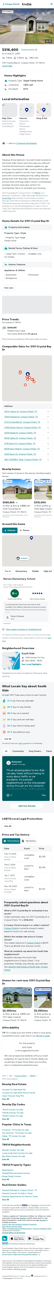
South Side (7, 66)
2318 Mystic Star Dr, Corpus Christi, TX (22, 427)
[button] (52, 4)
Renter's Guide (43, 1036)
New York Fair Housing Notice (12, 1226)
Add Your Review (27, 806)
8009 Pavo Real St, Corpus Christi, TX (22, 449)
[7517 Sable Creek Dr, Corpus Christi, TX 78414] (17, 997)
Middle (35, 571)
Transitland (35, 1205)
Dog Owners (35, 751)
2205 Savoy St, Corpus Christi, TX (20, 454)
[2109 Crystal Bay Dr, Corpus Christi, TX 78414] (17, 489)
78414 (37, 193)
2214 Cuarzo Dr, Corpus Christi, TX (20, 411)
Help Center (8, 1278)
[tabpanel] (27, 870)
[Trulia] (4, 1238)
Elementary (21, 571)
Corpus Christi (11, 928)
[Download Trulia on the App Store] (17, 1238)
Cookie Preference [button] (33, 1252)
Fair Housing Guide (35, 1248)
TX (10, 1076)
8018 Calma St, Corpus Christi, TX (20, 438)
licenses (23, 1218)
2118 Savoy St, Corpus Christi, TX (19, 443)
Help (3, 1252)
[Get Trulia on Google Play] (36, 1238)
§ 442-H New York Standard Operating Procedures (19, 1224)
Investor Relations (17, 1250)
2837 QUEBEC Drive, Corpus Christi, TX (22, 459)
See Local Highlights (31, 664)
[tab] (9, 530)
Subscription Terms (41, 1250)
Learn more (22, 743)
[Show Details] (48, 411)
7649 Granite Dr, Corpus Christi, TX (21, 417)
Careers (46, 1248)
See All (9, 739)
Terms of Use (28, 1250)
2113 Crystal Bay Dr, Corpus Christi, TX (22, 422)
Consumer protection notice (42, 1228)
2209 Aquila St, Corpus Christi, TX (20, 433)
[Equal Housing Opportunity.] (32, 1276)
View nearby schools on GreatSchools (24, 629)
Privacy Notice (12, 1252)
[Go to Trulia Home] (27, 4)
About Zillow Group (21, 1248)
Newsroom (5, 1250)
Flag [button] (44, 795)
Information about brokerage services (19, 1228)
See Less (10, 288)
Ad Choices (22, 1252)
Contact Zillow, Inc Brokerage (13, 1233)
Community (18, 751)
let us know (22, 1269)
